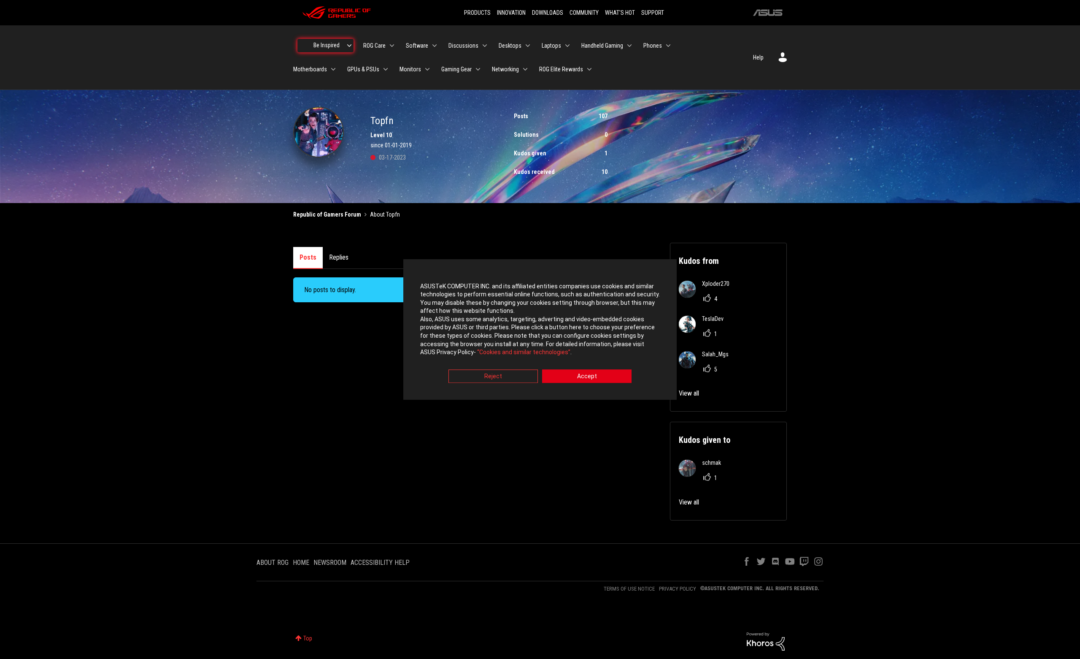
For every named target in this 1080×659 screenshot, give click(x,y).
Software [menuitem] (417, 45)
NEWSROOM (329, 563)
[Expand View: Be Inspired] (349, 45)
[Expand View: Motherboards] (333, 69)
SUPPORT (652, 12)
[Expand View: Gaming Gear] (478, 69)
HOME (301, 563)
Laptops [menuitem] (551, 45)
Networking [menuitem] (505, 69)
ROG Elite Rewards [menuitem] (561, 69)
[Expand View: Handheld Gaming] (629, 46)
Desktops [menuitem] (510, 45)
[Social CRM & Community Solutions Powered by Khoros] (766, 640)
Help (758, 57)
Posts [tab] (308, 257)
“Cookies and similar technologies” (523, 352)
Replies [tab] (338, 257)
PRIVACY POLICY (677, 589)
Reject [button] (493, 376)
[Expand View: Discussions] (485, 46)
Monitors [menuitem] (410, 69)
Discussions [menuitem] (463, 45)
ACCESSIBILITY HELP (380, 563)
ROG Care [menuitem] (374, 45)
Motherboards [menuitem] (310, 69)
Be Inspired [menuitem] (326, 45)
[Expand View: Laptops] (567, 46)
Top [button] (307, 638)
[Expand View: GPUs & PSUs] (385, 69)
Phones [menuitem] (652, 45)
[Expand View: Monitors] (427, 69)
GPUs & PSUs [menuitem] (363, 69)
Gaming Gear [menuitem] (456, 69)
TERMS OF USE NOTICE (629, 589)
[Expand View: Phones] (668, 46)
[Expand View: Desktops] (528, 46)
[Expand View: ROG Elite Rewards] (589, 69)
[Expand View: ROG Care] (392, 46)
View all (689, 393)
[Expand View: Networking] (525, 69)
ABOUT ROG (272, 563)
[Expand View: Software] (434, 46)
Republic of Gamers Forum (327, 214)
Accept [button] (587, 376)
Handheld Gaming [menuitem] (602, 45)
